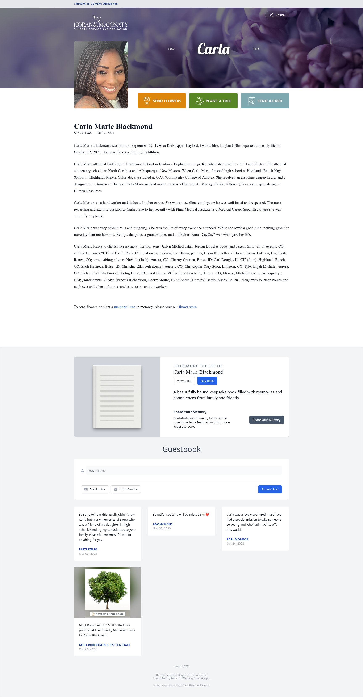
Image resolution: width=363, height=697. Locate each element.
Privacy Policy (170, 678)
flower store (188, 306)
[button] (107, 592)
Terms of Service (193, 678)
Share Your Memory (266, 420)
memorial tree (124, 306)
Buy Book (207, 381)
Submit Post (270, 489)
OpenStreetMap (186, 685)
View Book (184, 381)
